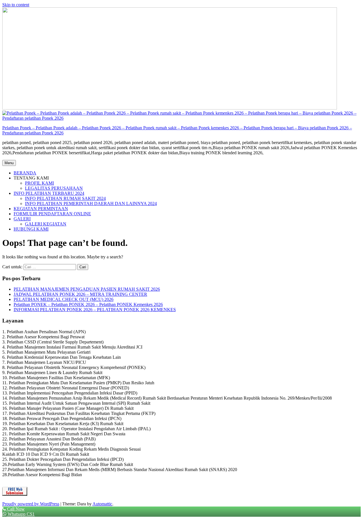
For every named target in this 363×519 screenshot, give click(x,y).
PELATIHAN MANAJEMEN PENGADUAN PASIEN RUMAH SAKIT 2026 (87, 289)
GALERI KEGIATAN (45, 223)
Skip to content (15, 4)
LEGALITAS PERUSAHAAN (54, 188)
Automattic (102, 503)
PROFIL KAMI (39, 183)
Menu (9, 163)
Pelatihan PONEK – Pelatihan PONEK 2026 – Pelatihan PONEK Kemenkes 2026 (88, 304)
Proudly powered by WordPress (30, 503)
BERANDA (25, 172)
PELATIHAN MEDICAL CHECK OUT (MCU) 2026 (63, 299)
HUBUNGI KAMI (31, 229)
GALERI (22, 218)
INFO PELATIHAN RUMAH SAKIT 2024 (65, 198)
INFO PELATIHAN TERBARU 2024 (49, 193)
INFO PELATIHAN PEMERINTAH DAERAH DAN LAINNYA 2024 (91, 203)
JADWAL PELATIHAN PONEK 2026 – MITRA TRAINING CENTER (80, 294)
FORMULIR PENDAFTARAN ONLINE (52, 213)
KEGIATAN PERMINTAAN (41, 208)
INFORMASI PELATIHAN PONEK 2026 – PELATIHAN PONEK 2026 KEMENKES (95, 309)
